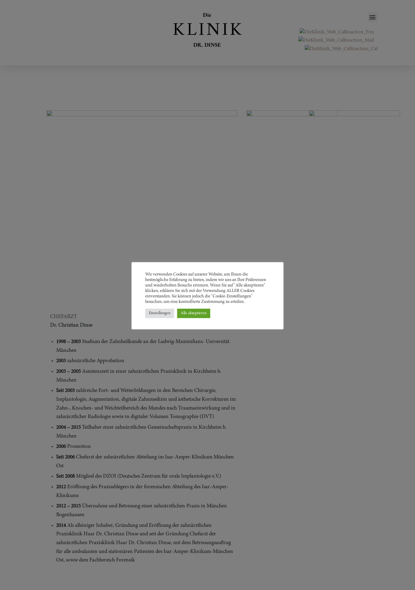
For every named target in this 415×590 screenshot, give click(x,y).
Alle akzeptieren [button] (194, 313)
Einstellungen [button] (159, 313)
